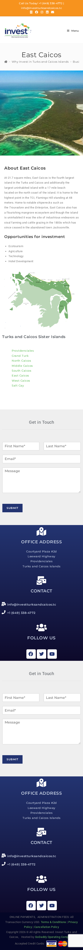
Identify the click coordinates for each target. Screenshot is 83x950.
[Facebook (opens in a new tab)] (37, 12)
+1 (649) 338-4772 (51, 3)
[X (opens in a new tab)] (31, 12)
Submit (12, 508)
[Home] (6, 61)
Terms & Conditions (53, 922)
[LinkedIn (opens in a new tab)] (47, 12)
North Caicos (21, 360)
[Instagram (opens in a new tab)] (42, 12)
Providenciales (23, 350)
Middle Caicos (22, 365)
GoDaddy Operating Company (54, 937)
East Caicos (20, 375)
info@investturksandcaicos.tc (41, 8)
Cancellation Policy (46, 927)
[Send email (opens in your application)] (52, 12)
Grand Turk (20, 355)
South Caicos (21, 370)
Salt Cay (18, 385)
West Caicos (21, 380)
